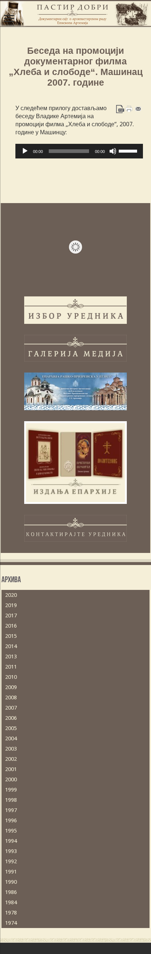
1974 (11, 923)
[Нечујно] (113, 151)
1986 (11, 892)
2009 (11, 687)
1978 (11, 912)
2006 (11, 718)
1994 (11, 841)
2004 (11, 738)
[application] (79, 151)
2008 (11, 697)
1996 (11, 820)
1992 (11, 861)
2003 (11, 748)
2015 (11, 636)
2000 (11, 779)
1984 (11, 902)
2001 (11, 769)
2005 (11, 728)
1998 (11, 800)
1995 (11, 830)
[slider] (129, 150)
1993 (11, 851)
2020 (11, 595)
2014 (11, 646)
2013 (11, 656)
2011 (11, 666)
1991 (11, 871)
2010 (11, 677)
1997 (11, 810)
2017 (11, 615)
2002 (11, 759)
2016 (11, 625)
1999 (11, 789)
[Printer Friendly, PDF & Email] (129, 108)
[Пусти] (25, 151)
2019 (11, 605)
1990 (11, 882)
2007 (11, 707)
